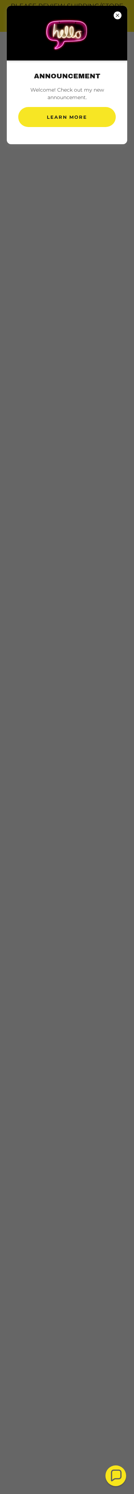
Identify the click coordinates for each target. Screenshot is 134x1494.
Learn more (67, 117)
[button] (115, 1475)
